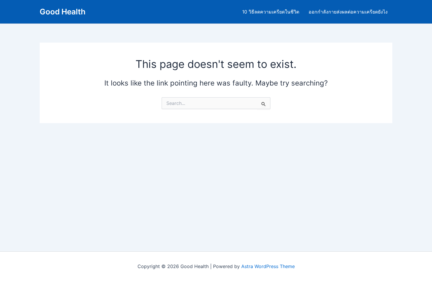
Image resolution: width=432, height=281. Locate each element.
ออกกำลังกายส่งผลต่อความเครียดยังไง (348, 12)
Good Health (63, 11)
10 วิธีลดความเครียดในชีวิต (270, 12)
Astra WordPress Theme (268, 266)
